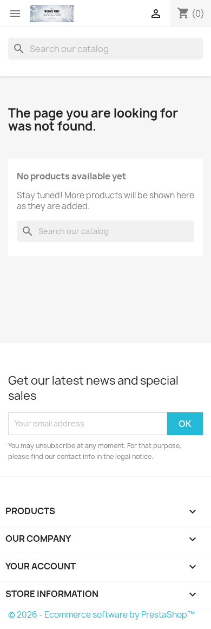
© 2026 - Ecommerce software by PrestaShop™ (101, 614)
